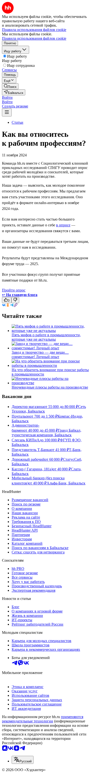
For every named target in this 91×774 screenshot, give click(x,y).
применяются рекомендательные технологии (42, 719)
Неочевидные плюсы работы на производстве (50, 387)
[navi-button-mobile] (7, 112)
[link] (10, 86)
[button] (7, 97)
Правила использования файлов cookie (34, 38)
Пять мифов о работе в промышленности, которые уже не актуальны (46, 337)
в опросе (63, 225)
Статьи (17, 122)
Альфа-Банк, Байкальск (66, 483)
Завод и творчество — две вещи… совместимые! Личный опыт (40, 354)
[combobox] (22, 760)
